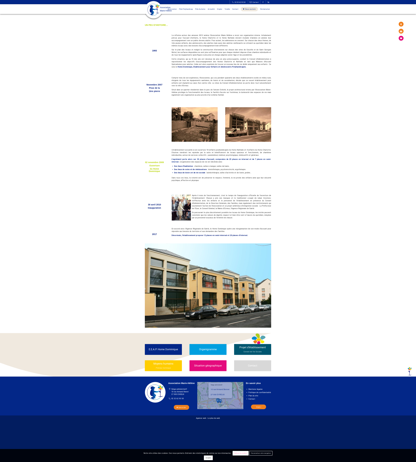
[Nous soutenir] (401, 38)
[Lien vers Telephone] (238, 2)
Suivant (266, 285)
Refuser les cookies (240, 453)
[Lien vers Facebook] (263, 2)
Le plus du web (214, 418)
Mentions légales (255, 389)
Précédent (149, 285)
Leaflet (213, 408)
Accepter (208, 458)
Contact (251, 399)
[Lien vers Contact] (254, 2)
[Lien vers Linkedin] (268, 2)
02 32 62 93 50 (177, 398)
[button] (220, 401)
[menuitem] (172, 9)
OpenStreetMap (222, 408)
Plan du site (253, 396)
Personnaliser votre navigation (261, 453)
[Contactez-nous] (401, 31)
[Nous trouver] (401, 24)
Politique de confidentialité (259, 392)
